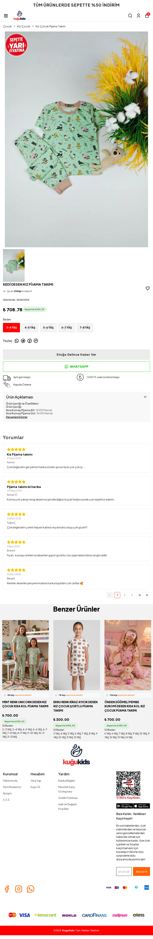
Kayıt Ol (35, 787)
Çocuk (7, 26)
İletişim (7, 793)
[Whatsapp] (30, 889)
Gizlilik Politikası (68, 797)
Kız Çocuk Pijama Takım (50, 26)
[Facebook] (6, 889)
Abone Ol (141, 871)
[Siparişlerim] (138, 15)
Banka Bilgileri (66, 780)
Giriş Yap (36, 780)
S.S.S (6, 799)
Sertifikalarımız (12, 787)
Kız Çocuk (23, 26)
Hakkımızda (10, 780)
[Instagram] (18, 889)
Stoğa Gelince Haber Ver (76, 354)
